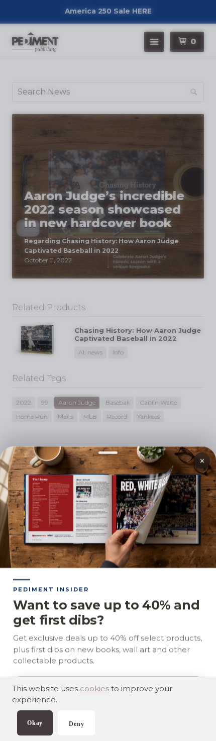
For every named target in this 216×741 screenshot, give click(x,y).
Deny (76, 723)
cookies (94, 688)
